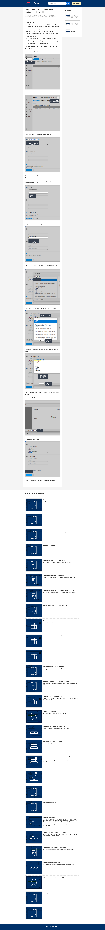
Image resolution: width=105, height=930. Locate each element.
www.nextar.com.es (55, 926)
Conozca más (54, 28)
